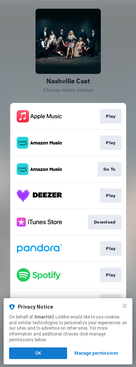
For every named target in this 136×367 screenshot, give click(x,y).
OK (38, 353)
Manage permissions (96, 353)
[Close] (125, 306)
